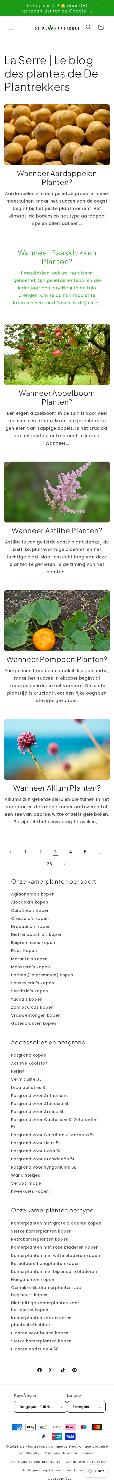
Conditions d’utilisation (87, 1461)
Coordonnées (60, 1478)
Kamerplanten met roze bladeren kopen (55, 1247)
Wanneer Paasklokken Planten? (57, 257)
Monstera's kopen (30, 967)
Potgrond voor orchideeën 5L (43, 1159)
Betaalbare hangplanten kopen (45, 1263)
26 (49, 864)
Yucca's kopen (27, 999)
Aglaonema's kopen (33, 894)
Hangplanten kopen (32, 1279)
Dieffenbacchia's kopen (37, 934)
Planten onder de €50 (35, 1349)
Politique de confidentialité (36, 1461)
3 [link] (55, 852)
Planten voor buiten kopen (40, 1333)
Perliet (18, 1071)
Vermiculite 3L (26, 1079)
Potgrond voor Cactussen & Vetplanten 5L (54, 1123)
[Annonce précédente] (10, 8)
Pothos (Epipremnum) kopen (42, 975)
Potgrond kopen (28, 1055)
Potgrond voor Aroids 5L (37, 1111)
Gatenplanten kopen (33, 1023)
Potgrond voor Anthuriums (40, 1095)
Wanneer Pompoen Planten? (57, 659)
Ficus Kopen (24, 950)
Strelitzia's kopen (29, 991)
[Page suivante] (64, 864)
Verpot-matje (26, 1183)
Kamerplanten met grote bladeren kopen (56, 1223)
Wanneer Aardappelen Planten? (57, 178)
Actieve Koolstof (29, 1063)
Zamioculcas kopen (32, 1007)
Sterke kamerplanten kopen (41, 1231)
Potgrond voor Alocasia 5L (40, 1103)
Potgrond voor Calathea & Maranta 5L (53, 1135)
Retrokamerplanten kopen (40, 1239)
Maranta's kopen (29, 959)
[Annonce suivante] (104, 8)
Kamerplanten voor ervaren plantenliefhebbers (41, 1321)
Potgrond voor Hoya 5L (36, 1151)
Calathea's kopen (30, 910)
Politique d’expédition (41, 1470)
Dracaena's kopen (31, 926)
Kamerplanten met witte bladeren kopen (55, 1255)
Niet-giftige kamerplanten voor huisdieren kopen (45, 1306)
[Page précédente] (11, 852)
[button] (11, 27)
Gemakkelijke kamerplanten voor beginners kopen (47, 1291)
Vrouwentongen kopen (36, 1015)
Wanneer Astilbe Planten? (57, 530)
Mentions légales (82, 1470)
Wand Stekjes (25, 1175)
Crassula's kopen (30, 918)
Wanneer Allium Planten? (57, 787)
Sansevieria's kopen (32, 983)
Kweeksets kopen (30, 1191)
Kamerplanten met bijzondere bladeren (54, 1271)
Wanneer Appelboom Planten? (57, 397)
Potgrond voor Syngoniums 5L (43, 1167)
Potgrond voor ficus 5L (35, 1143)
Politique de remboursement (70, 1453)
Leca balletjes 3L (29, 1087)
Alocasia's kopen (29, 902)
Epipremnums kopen (33, 942)
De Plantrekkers (34, 1446)
